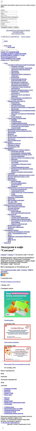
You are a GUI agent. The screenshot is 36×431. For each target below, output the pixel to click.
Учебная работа (16, 104)
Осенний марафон (8, 320)
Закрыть (16, 27)
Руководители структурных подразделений (20, 127)
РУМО (13, 115)
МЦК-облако (12, 239)
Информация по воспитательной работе (20, 187)
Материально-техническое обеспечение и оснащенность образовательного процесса (20, 83)
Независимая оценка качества (17, 129)
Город (2, 13)
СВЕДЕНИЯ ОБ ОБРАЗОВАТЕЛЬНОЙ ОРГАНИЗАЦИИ (18, 31)
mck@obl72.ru (15, 36)
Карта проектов (16, 117)
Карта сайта (8, 395)
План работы (15, 102)
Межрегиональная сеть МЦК (13, 408)
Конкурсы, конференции (15, 197)
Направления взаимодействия (20, 219)
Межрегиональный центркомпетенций (11, 58)
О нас (6, 63)
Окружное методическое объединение (23, 113)
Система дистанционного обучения (19, 232)
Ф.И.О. (3, 10)
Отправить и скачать (6, 27)
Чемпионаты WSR (10, 412)
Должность (4, 20)
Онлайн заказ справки (15, 203)
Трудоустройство (13, 209)
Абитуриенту (8, 142)
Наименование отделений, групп (21, 154)
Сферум (10, 238)
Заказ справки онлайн (18, 33)
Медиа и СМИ (12, 135)
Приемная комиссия (14, 143)
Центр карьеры (16, 181)
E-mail (2, 24)
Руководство (15, 77)
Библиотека (11, 178)
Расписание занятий (17, 151)
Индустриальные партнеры (16, 206)
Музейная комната (17, 195)
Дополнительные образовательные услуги (21, 175)
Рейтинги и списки (13, 145)
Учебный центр (16, 121)
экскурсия (4, 271)
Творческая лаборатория (16, 227)
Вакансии (11, 134)
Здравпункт (11, 198)
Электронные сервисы (11, 230)
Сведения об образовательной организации (21, 65)
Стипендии (11, 173)
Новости (7, 398)
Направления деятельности (16, 101)
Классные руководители (19, 189)
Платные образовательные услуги (22, 90)
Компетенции (8, 401)
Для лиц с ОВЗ (12, 202)
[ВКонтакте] (2, 275)
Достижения (8, 404)
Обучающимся (8, 148)
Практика (14, 159)
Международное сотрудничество (21, 98)
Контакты (7, 243)
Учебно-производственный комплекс (23, 124)
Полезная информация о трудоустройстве (19, 183)
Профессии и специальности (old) (14, 402)
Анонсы (6, 399)
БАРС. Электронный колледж (17, 233)
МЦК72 (30, 270)
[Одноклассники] (4, 275)
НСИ (9, 241)
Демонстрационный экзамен (20, 167)
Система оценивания (17, 156)
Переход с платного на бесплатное (22, 172)
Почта (10, 235)
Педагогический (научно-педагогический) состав (19, 79)
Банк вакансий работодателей (20, 213)
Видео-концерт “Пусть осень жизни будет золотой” (17, 364)
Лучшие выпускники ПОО (19, 217)
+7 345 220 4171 (5, 422)
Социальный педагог (17, 191)
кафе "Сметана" (22, 270)
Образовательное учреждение (9, 17)
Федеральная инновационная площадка (20, 137)
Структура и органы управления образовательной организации (21, 68)
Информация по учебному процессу (19, 150)
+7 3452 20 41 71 (6, 36)
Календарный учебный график (21, 153)
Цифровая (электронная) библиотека (19, 236)
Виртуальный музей (14, 140)
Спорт (13, 194)
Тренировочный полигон (19, 123)
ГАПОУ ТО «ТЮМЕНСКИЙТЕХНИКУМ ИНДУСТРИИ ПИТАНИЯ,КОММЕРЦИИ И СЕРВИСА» (13, 53)
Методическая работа (18, 106)
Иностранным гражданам (16, 200)
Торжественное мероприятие (11, 342)
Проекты (10, 228)
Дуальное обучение (14, 208)
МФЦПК (14, 120)
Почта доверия (25, 36)
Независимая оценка (14, 225)
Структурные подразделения (17, 118)
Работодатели (12, 214)
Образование (15, 72)
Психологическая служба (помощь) (22, 192)
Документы (15, 71)
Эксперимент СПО (14, 146)
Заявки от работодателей (19, 224)
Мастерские (11, 139)
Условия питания (16, 99)
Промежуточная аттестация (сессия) (22, 157)
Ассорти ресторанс (10, 270)
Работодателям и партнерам (13, 205)
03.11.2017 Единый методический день (10, 281)
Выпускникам (12, 180)
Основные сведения (17, 66)
